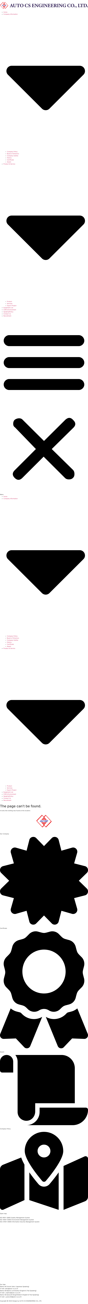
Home (5, 12)
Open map (3, 1213)
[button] (44, 406)
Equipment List (8, 307)
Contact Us (7, 314)
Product (9, 301)
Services (9, 303)
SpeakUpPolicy (8, 312)
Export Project (11, 305)
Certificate (10, 160)
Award (9, 162)
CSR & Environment (9, 310)
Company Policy (12, 151)
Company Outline (12, 156)
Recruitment (7, 316)
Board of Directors (13, 154)
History (9, 158)
